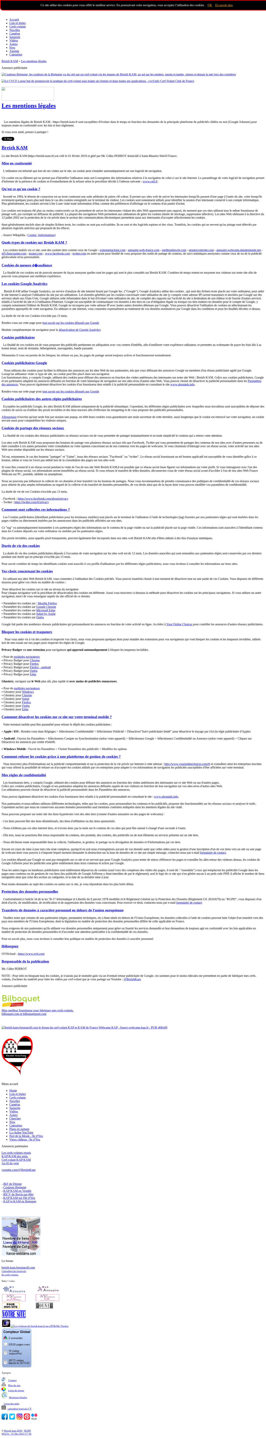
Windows (28, 691)
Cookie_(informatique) (41, 235)
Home (13, 1090)
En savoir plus (224, 5)
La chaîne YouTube (21, 1132)
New (12, 47)
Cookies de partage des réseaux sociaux (33, 428)
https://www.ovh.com (31, 953)
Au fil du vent (10, 1163)
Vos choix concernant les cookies (27, 571)
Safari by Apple (45, 613)
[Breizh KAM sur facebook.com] (5, 1418)
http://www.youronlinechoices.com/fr (187, 764)
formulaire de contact (213, 852)
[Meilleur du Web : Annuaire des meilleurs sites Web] (10, 1307)
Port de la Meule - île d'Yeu (26, 1136)
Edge (33, 674)
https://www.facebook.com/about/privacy (43, 498)
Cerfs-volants (17, 26)
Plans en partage (19, 1129)
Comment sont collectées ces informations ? (36, 509)
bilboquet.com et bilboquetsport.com (38, 1012)
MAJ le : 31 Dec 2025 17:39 (16, 1433)
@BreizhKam (132, 979)
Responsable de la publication (25, 961)
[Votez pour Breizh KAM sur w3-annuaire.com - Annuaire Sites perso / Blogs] (14, 1291)
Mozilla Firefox (47, 603)
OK (210, 5)
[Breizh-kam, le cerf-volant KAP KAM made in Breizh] (31, 13)
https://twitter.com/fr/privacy (31, 502)
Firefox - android (40, 667)
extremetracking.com (112, 250)
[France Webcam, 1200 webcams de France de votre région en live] (21, 1254)
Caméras (14, 33)
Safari (25, 698)
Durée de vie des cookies (21, 546)
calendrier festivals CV (20, 1408)
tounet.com (35, 253)
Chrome (35, 660)
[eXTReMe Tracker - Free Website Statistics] (6, 1326)
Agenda (14, 51)
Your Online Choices (179, 624)
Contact (12, 1380)
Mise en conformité (17, 163)
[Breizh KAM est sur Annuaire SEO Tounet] (44, 1307)
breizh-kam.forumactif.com (18, 1267)
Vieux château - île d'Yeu (24, 1139)
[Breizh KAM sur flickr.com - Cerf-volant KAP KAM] (34, 1418)
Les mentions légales (29, 105)
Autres (13, 44)
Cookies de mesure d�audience (27, 265)
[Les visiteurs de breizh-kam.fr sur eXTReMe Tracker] (40, 1326)
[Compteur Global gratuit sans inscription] (16, 1366)
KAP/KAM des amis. (15, 1156)
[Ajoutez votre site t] (14, 1317)
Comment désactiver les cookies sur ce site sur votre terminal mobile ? (57, 717)
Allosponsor (9, 417)
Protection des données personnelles (30, 891)
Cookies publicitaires (18, 337)
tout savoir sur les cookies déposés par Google (70, 322)
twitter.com (79, 253)
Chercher (15, 1118)
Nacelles (14, 30)
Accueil (14, 19)
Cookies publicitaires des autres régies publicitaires (42, 399)
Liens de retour (16, 1390)
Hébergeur (10, 946)
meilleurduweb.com (174, 250)
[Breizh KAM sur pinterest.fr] (27, 1418)
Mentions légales (18, 1397)
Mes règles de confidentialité (24, 775)
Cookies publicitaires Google (24, 363)
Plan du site (14, 1385)
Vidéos (13, 40)
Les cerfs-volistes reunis (16, 1152)
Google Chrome (46, 606)
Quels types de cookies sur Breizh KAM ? (34, 242)
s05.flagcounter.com (14, 253)
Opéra (40, 617)
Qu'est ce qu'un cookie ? (21, 189)
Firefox (34, 663)
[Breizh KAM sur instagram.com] (19, 1418)
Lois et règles (17, 23)
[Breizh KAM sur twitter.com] (12, 1418)
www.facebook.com (57, 253)
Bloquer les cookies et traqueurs (27, 632)
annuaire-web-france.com (143, 250)
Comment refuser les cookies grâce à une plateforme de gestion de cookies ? (61, 756)
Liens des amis (11, 1403)
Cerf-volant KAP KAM (16, 1159)
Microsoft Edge (45, 610)
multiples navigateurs (27, 656)
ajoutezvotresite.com (201, 250)
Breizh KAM (15, 147)
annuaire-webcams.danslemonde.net (238, 250)
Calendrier (15, 54)
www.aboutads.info (182, 384)
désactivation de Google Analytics (80, 329)
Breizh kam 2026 (13, 1430)
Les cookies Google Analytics (24, 284)
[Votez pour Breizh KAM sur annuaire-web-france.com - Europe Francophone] (47, 1291)
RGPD (27, 1430)
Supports (14, 37)
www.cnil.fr (150, 181)
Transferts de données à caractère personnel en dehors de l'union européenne (62, 910)
